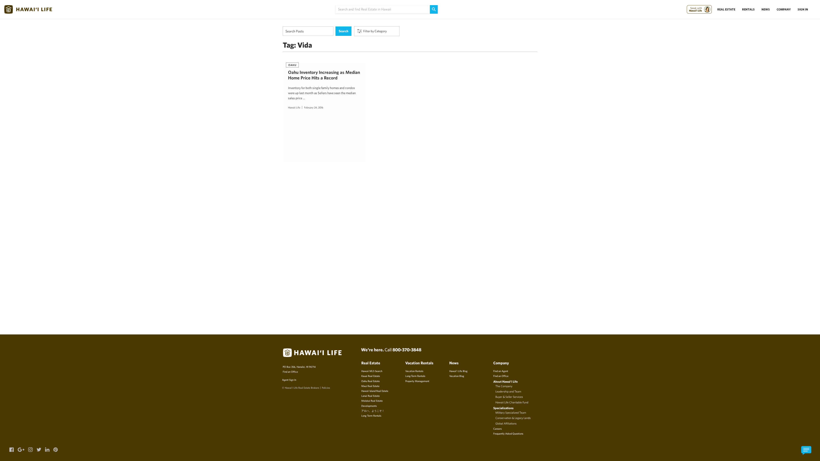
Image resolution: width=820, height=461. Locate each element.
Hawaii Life (294, 107)
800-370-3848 (406, 349)
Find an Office (290, 371)
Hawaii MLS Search (371, 370)
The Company (503, 386)
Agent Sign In (289, 379)
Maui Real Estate (370, 385)
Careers (497, 428)
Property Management (417, 380)
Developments (369, 405)
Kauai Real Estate (370, 375)
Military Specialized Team (510, 412)
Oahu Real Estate (370, 380)
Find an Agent (500, 370)
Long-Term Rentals (415, 375)
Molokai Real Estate (372, 400)
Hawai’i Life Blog (458, 370)
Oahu (292, 64)
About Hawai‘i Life (505, 381)
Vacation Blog (456, 375)
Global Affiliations (506, 423)
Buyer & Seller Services (509, 396)
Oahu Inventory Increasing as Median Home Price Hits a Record (324, 75)
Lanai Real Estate (370, 395)
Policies (326, 387)
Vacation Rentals (414, 370)
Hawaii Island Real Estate (374, 390)
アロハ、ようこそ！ (372, 410)
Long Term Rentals (371, 415)
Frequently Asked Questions (508, 433)
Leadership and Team (508, 391)
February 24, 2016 (313, 107)
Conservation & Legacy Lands (513, 418)
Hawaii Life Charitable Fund (511, 402)
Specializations (503, 408)
